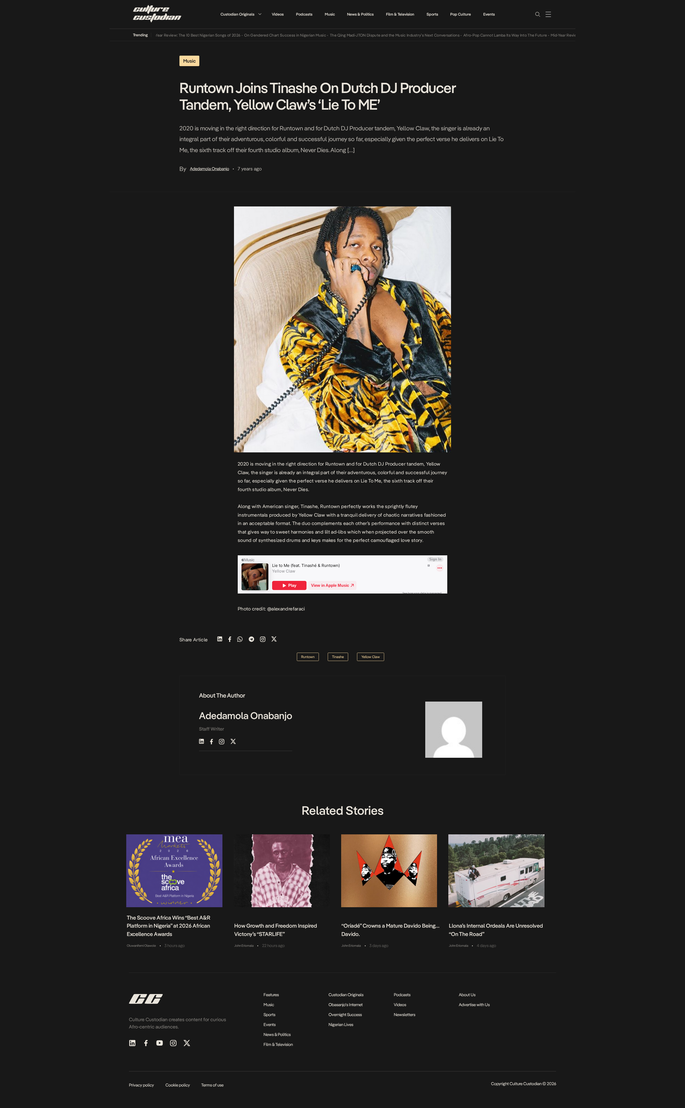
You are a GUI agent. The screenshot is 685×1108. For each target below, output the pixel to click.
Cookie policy (177, 1085)
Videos (278, 14)
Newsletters (404, 1014)
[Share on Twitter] (274, 639)
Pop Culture (460, 14)
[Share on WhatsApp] (240, 639)
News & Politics (360, 14)
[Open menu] (548, 14)
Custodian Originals (237, 14)
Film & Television (400, 14)
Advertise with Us (474, 1004)
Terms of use (212, 1085)
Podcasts (304, 14)
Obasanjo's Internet (346, 1004)
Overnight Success (345, 1014)
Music (330, 14)
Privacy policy (141, 1085)
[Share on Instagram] (262, 639)
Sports (432, 14)
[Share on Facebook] (229, 639)
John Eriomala (244, 946)
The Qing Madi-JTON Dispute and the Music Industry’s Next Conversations (373, 35)
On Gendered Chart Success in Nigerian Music (263, 35)
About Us (467, 994)
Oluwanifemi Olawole (141, 946)
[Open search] (537, 14)
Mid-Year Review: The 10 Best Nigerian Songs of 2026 (172, 35)
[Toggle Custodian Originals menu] (259, 14)
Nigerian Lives (341, 1024)
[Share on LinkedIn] (219, 639)
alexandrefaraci (288, 609)
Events (489, 14)
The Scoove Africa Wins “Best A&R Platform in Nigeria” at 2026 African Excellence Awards (168, 925)
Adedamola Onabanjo (209, 168)
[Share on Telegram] (251, 639)
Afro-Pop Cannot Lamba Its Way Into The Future (483, 35)
